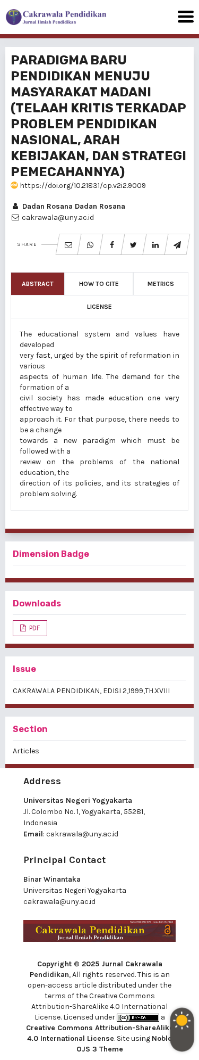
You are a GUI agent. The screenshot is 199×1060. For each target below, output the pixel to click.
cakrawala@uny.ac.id (82, 834)
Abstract (38, 283)
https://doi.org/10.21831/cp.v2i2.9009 (82, 185)
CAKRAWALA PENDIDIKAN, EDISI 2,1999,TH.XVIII (91, 690)
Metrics (161, 283)
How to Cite (99, 283)
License (99, 306)
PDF (34, 628)
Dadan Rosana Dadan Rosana (72, 206)
